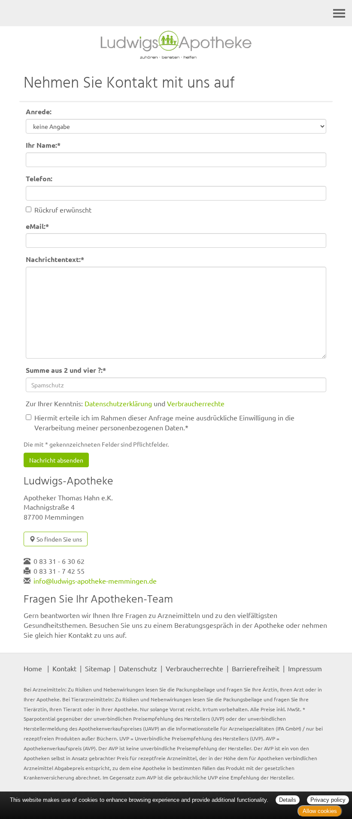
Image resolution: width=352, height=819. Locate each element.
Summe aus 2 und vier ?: (66, 369)
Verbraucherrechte (196, 403)
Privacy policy (328, 800)
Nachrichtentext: (55, 259)
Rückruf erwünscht (62, 209)
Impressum (305, 668)
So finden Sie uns (58, 539)
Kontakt (64, 668)
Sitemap (97, 668)
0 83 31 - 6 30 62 (59, 561)
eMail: (37, 226)
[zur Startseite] (176, 44)
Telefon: (39, 178)
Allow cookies (320, 811)
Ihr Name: (43, 144)
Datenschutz (138, 668)
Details (287, 800)
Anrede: (39, 111)
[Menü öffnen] (339, 13)
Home (33, 668)
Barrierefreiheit (255, 668)
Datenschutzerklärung (118, 403)
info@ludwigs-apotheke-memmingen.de (95, 580)
